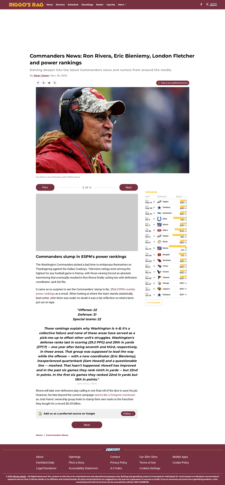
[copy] (55, 83)
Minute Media (19, 476)
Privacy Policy (118, 462)
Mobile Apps (180, 456)
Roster (99, 4)
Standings (87, 4)
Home (39, 435)
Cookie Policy (181, 462)
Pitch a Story (76, 462)
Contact (115, 456)
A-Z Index (116, 468)
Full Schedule (153, 302)
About (39, 456)
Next (129, 187)
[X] (207, 4)
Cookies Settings (149, 468)
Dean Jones (41, 75)
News (50, 4)
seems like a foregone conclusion (114, 395)
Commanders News (57, 435)
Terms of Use (147, 462)
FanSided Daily (45, 462)
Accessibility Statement (83, 468)
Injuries (111, 4)
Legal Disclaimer (46, 468)
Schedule (73, 4)
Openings (74, 456)
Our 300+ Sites (148, 456)
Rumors (60, 4)
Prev (45, 187)
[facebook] (201, 4)
